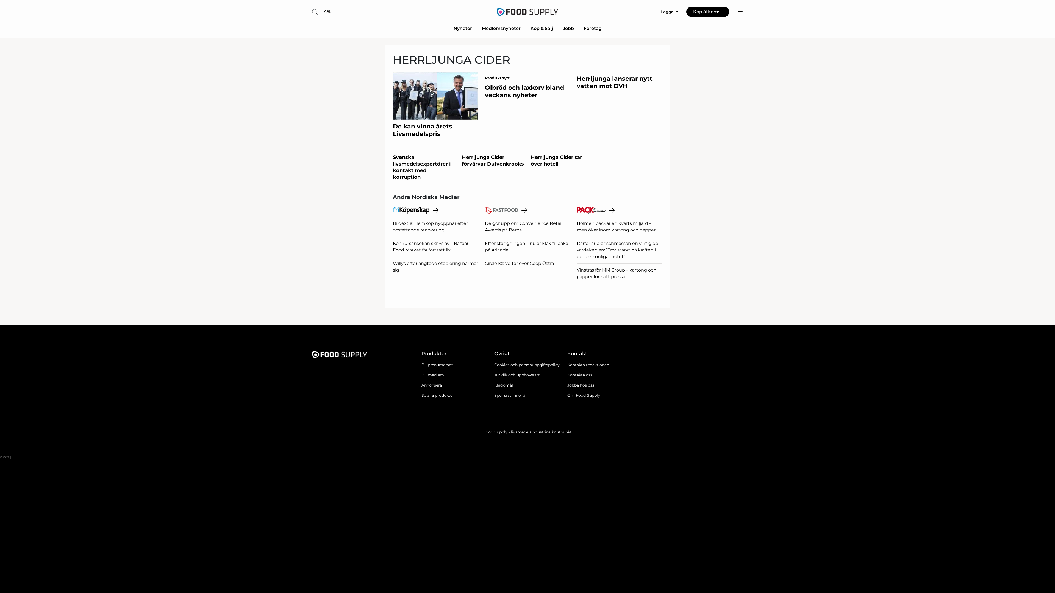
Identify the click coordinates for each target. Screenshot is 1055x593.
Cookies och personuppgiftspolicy (527, 364)
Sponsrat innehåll (511, 395)
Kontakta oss (579, 375)
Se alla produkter (437, 395)
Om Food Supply (583, 395)
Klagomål (503, 385)
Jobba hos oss (580, 385)
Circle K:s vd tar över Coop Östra (519, 263)
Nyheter (463, 28)
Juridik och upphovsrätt (517, 375)
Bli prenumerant (437, 364)
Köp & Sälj (542, 28)
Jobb (568, 28)
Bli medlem (432, 375)
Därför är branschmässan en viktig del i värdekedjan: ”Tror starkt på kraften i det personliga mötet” (619, 250)
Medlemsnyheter (501, 28)
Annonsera (431, 385)
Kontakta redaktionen (588, 364)
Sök (328, 11)
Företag (593, 28)
